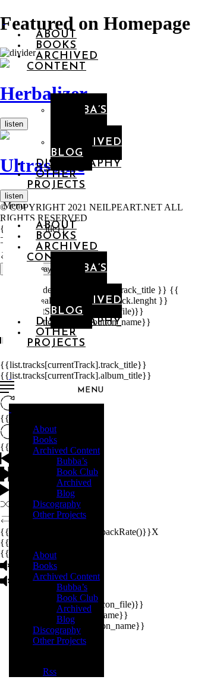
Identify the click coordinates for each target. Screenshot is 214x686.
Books (45, 440)
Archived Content (62, 62)
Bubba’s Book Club (79, 121)
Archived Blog (74, 487)
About (44, 429)
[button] (23, 205)
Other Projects (56, 180)
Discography (78, 164)
